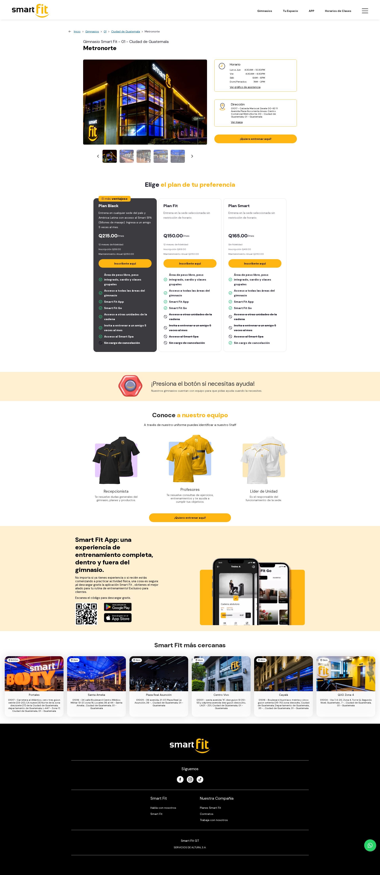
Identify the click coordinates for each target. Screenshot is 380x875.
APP (311, 11)
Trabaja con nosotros (214, 820)
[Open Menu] (365, 11)
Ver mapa (237, 122)
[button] (110, 156)
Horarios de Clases (338, 11)
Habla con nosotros (163, 808)
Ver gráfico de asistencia (245, 87)
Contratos (206, 814)
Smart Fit (156, 814)
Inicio (77, 31)
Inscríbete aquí (125, 263)
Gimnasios (264, 11)
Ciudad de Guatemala (125, 31)
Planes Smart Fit (210, 808)
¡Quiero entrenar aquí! (255, 139)
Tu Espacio (290, 11)
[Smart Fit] (30, 11)
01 (105, 31)
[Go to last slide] (98, 156)
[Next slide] (192, 156)
